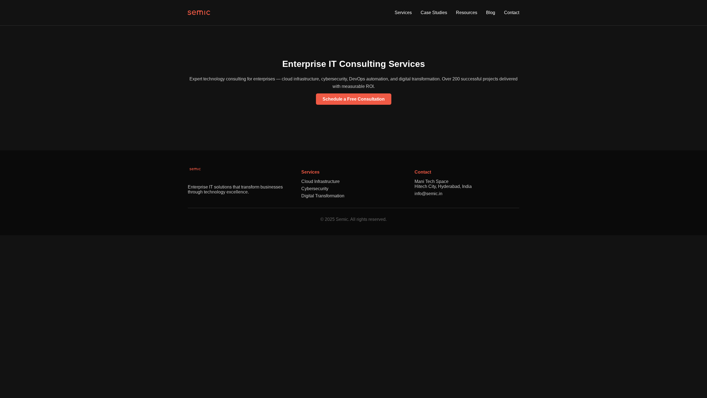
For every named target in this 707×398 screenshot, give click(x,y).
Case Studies (434, 12)
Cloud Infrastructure (320, 181)
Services (403, 12)
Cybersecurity (314, 188)
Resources (466, 12)
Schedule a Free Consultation (354, 99)
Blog (490, 12)
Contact (511, 12)
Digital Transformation (322, 195)
